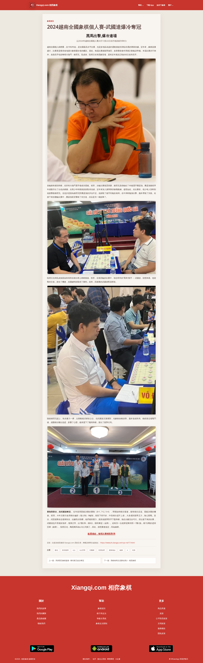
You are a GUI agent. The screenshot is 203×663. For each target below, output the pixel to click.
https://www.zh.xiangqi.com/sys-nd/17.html (117, 543)
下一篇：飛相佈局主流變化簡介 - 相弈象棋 (120, 560)
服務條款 (161, 628)
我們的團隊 (41, 613)
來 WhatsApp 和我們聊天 (178, 659)
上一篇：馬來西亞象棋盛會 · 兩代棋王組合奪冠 (66, 560)
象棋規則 (101, 608)
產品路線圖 (41, 618)
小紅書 (117, 659)
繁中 (171, 5)
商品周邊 (161, 608)
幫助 (141, 5)
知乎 (94, 659)
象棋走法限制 (101, 623)
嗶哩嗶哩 (110, 659)
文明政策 (161, 623)
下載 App (150, 5)
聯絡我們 (41, 623)
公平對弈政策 (161, 618)
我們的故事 (41, 608)
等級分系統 (101, 618)
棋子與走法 (101, 613)
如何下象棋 (161, 5)
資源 (161, 613)
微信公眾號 (101, 659)
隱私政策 (161, 633)
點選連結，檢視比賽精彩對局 (101, 533)
